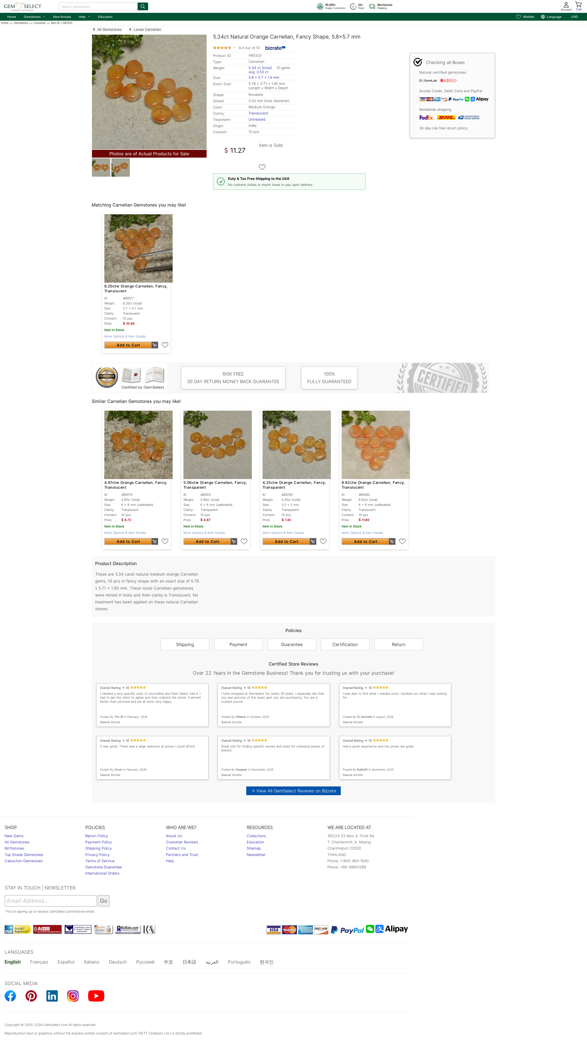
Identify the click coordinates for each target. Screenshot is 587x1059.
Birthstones (14, 848)
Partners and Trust (182, 854)
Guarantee (292, 644)
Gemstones (34, 16)
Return (398, 644)
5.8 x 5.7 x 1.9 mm (264, 77)
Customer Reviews (182, 842)
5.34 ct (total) (260, 68)
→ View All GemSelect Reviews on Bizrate (293, 791)
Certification (345, 644)
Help (84, 16)
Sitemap (254, 848)
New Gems (14, 835)
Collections (256, 835)
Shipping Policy (98, 848)
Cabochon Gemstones (23, 860)
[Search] (143, 6)
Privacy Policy (97, 854)
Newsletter (256, 854)
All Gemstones (17, 842)
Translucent (258, 113)
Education (105, 17)
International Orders (102, 873)
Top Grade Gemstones (24, 854)
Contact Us (176, 848)
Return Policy (96, 835)
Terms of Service (99, 860)
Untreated (257, 119)
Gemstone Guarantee (103, 867)
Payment (238, 644)
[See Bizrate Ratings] (276, 48)
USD (574, 17)
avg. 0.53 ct (259, 72)
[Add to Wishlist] (262, 167)
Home (11, 17)
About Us (174, 835)
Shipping (185, 644)
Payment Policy (98, 842)
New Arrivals (62, 17)
